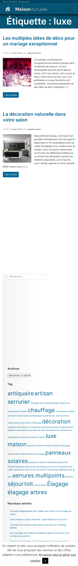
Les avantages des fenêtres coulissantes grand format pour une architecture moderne (39, 534)
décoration (56, 421)
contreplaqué (36, 416)
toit (28, 483)
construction (23, 416)
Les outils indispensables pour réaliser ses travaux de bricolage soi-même (41, 512)
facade (62, 427)
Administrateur (34, 52)
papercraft (63, 462)
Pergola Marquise (16, 466)
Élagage (57, 483)
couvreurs (64, 416)
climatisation (61, 411)
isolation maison (37, 437)
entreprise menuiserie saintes (44, 427)
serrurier (69, 477)
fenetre (69, 427)
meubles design (52, 445)
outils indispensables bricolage (29, 454)
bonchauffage (51, 403)
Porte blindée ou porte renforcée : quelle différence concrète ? (39, 519)
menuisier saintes (35, 445)
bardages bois (37, 403)
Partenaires (23, 1)
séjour (16, 483)
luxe (51, 436)
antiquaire (21, 393)
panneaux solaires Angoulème (42, 462)
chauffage (41, 410)
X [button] (45, 560)
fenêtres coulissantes (18, 430)
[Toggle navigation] (69, 9)
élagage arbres (27, 492)
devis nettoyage (33, 423)
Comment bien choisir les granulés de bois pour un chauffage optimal (38, 526)
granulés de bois (37, 430)
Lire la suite (11, 95)
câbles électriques (16, 423)
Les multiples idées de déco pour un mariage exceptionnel (39, 41)
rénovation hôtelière (57, 469)
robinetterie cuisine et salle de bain (30, 469)
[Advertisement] (39, 225)
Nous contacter (10, 1)
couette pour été (51, 416)
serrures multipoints (38, 475)
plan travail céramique (35, 466)
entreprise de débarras (19, 427)
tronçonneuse (40, 485)
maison (17, 444)
